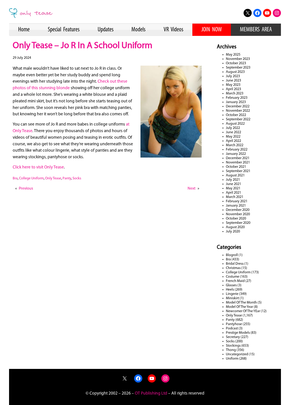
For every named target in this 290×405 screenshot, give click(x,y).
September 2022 (238, 119)
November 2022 (238, 111)
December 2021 (237, 158)
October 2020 (236, 218)
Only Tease (53, 178)
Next (192, 188)
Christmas (233, 268)
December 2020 (237, 210)
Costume (232, 277)
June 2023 (233, 80)
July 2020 (233, 231)
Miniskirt (232, 298)
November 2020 (238, 214)
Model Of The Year (239, 307)
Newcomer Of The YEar (243, 311)
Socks (76, 178)
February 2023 (236, 98)
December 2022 (237, 106)
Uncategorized (237, 354)
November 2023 (238, 59)
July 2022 (233, 128)
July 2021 (233, 180)
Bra (15, 178)
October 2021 (236, 167)
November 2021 (238, 162)
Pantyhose (234, 324)
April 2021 (233, 193)
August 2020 (235, 227)
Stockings (233, 346)
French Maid (235, 281)
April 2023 (233, 89)
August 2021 (235, 175)
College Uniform (31, 178)
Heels (230, 289)
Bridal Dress (235, 264)
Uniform (232, 359)
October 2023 (236, 63)
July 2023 (233, 76)
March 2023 (234, 93)
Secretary (233, 337)
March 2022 (234, 145)
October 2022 (236, 115)
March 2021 (234, 197)
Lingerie (232, 294)
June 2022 (233, 132)
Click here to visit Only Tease (38, 167)
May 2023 (233, 85)
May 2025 (233, 55)
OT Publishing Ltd (151, 393)
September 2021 (238, 171)
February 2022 (236, 149)
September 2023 (238, 67)
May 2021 (233, 188)
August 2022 (235, 124)
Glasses (231, 285)
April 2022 (233, 141)
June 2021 (233, 184)
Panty (67, 178)
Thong (231, 350)
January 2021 (236, 205)
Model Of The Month (241, 302)
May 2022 (233, 136)
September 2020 (238, 223)
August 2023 (235, 72)
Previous (26, 188)
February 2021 (236, 201)
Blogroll (232, 255)
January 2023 (236, 102)
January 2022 (236, 154)
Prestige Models (238, 333)
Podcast (232, 328)
